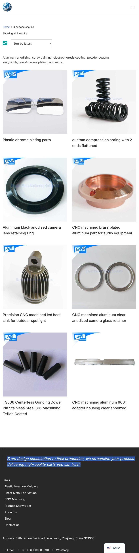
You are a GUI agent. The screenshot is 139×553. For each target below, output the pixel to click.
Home (6, 26)
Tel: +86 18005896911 (35, 550)
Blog (8, 518)
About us (11, 512)
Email (10, 550)
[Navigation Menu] (132, 7)
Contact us (12, 525)
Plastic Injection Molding (21, 486)
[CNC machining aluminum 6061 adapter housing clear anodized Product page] (104, 364)
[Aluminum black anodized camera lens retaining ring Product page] (35, 190)
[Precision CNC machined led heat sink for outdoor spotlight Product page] (35, 277)
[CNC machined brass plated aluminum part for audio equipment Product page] (104, 190)
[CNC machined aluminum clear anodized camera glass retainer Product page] (104, 277)
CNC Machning (15, 499)
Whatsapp (62, 550)
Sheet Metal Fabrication (21, 493)
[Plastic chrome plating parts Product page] (35, 102)
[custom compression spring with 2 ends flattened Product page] (104, 102)
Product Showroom (18, 505)
